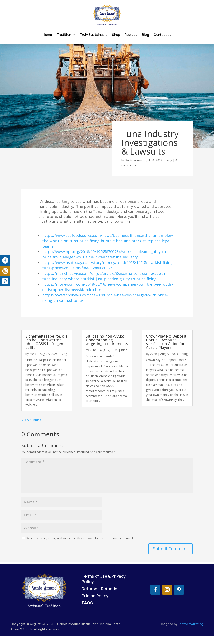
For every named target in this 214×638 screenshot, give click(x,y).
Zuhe (32, 354)
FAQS (87, 603)
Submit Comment (170, 548)
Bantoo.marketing (190, 624)
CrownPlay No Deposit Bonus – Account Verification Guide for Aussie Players (166, 342)
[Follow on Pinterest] (179, 590)
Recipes (131, 34)
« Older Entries (31, 420)
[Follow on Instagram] (167, 590)
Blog (145, 34)
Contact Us (163, 34)
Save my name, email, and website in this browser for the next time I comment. (80, 538)
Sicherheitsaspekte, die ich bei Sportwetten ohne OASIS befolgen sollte (46, 342)
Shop (116, 34)
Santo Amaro (134, 160)
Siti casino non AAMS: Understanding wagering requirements (107, 340)
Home (47, 34)
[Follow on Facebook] (155, 590)
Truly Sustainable (93, 34)
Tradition (64, 34)
